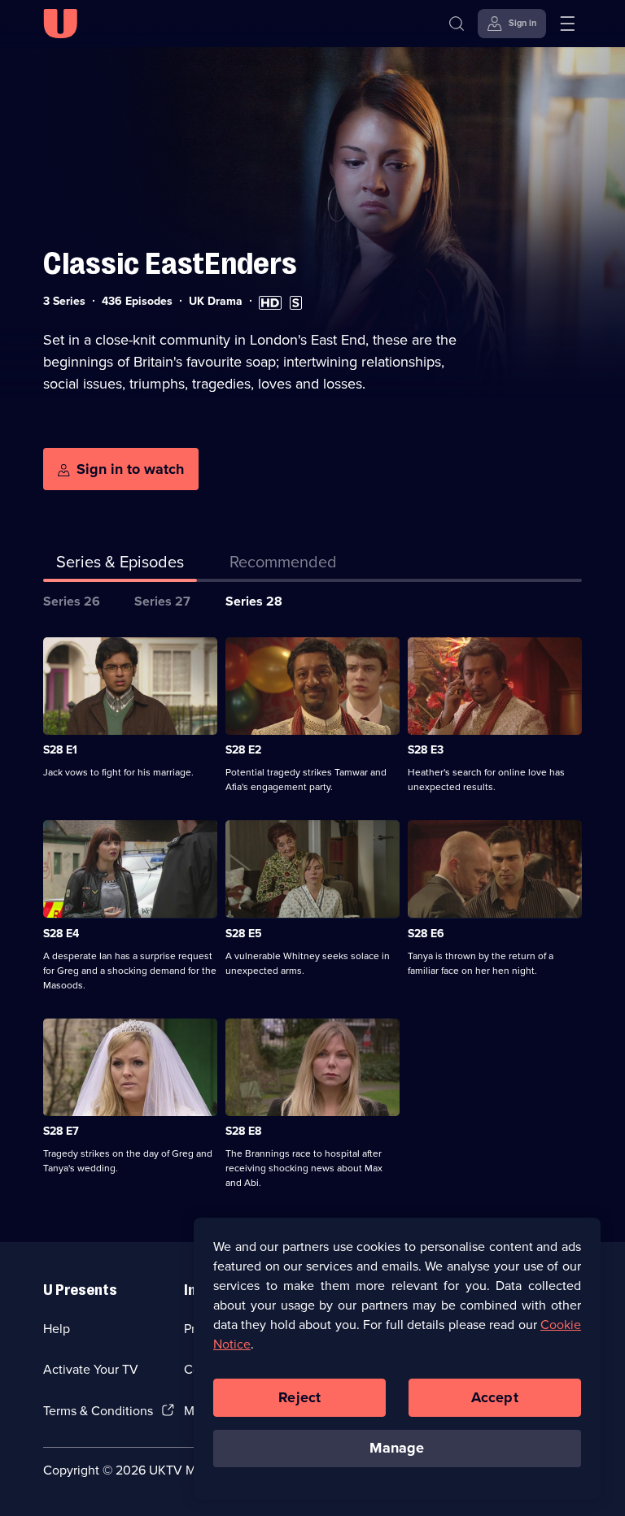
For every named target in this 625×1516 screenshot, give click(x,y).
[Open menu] (567, 23)
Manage (396, 1447)
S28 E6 (426, 933)
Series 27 (162, 601)
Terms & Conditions (98, 1410)
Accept (494, 1397)
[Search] (456, 23)
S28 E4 (61, 933)
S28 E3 (426, 749)
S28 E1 (60, 749)
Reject (299, 1397)
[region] (397, 1358)
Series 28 (253, 601)
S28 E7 (61, 1131)
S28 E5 (243, 933)
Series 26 (71, 601)
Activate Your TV (90, 1369)
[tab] (283, 565)
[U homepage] (60, 24)
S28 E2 (243, 749)
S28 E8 (243, 1131)
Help (56, 1328)
